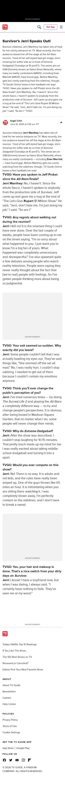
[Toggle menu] (61, 27)
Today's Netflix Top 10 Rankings (20, 644)
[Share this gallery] (61, 122)
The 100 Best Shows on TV (17, 657)
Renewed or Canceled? (15, 663)
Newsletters (9, 691)
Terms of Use (10, 726)
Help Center (9, 704)
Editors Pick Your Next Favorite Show (23, 669)
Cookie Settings (11, 732)
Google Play (23, 748)
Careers (7, 697)
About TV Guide (11, 685)
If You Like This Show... (15, 650)
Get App (50, 27)
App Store (8, 748)
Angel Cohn (16, 120)
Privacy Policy (10, 719)
